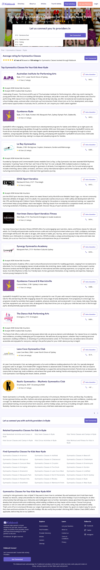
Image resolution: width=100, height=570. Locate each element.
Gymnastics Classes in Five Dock (47, 467)
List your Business (85, 4)
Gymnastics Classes (13, 50)
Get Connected (75, 35)
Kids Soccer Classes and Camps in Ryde (18, 440)
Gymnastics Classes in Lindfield (78, 471)
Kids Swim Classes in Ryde (45, 434)
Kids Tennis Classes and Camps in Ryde (81, 434)
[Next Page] (98, 413)
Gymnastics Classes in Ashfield (46, 455)
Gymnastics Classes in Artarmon (15, 455)
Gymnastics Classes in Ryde (77, 479)
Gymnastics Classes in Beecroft (78, 455)
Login (96, 4)
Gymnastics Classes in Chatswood (47, 459)
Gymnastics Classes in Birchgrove (15, 459)
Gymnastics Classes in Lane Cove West (49, 471)
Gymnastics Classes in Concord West (16, 463)
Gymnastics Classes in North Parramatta (50, 475)
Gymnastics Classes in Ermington (15, 467)
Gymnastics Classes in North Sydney (80, 475)
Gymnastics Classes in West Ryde (79, 483)
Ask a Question (90, 74)
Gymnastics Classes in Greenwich (15, 471)
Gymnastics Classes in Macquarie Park (17, 475)
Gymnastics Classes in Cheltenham (80, 459)
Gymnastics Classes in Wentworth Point (49, 483)
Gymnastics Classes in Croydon (46, 463)
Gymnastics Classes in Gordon (78, 467)
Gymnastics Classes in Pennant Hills (16, 479)
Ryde (25, 50)
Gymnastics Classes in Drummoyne (80, 463)
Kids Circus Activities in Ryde (45, 440)
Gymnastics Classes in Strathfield (15, 483)
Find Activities (70, 4)
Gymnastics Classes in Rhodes (46, 479)
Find (2, 50)
